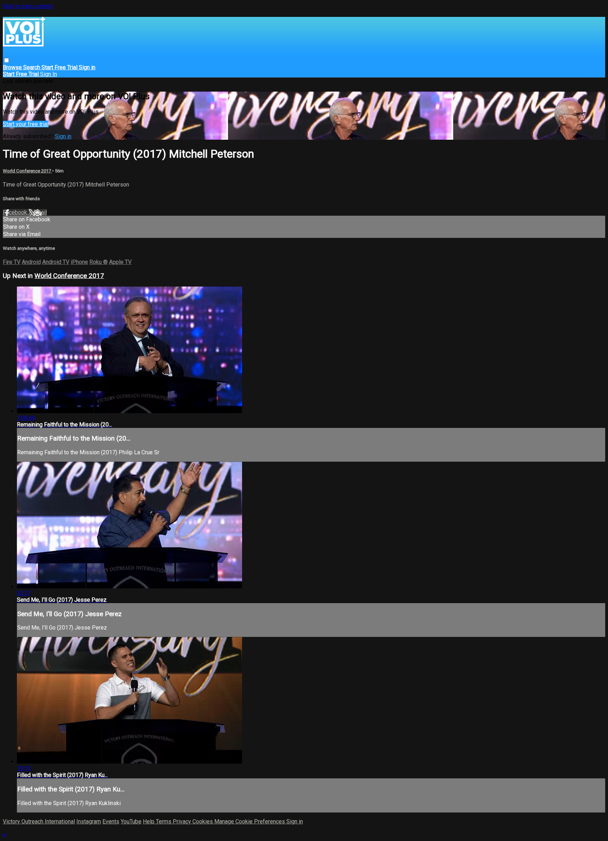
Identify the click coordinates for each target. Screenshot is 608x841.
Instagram (88, 821)
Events (110, 821)
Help (149, 821)
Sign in (87, 67)
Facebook (15, 212)
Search (32, 67)
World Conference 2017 (27, 170)
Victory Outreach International (39, 821)
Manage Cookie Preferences (250, 821)
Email (40, 212)
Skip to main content (28, 6)
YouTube (131, 821)
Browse (13, 67)
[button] (6, 60)
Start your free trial (26, 124)
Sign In (48, 74)
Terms (164, 821)
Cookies (203, 821)
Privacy (182, 821)
